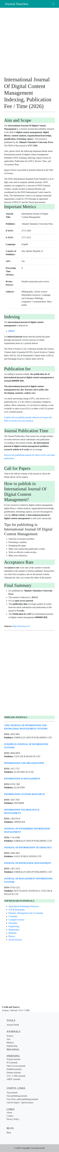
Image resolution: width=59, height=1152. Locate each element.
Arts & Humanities (17, 909)
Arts (8, 1039)
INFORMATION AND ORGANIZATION (24, 763)
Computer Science (16, 919)
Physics (12, 936)
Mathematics (14, 929)
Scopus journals (13, 1059)
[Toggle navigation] (53, 4)
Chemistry (13, 916)
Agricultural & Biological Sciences (24, 906)
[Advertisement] (29, 43)
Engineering (14, 926)
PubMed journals (14, 1069)
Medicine (13, 933)
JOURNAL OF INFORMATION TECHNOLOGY (28, 847)
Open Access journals (16, 1066)
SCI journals (12, 1062)
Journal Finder (13, 1025)
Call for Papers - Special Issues (20, 1102)
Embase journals (14, 1072)
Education (13, 923)
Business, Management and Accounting (26, 913)
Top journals (12, 1092)
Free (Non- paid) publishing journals (22, 1099)
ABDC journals (13, 1079)
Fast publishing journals (17, 1096)
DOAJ (12, 331)
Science (10, 1036)
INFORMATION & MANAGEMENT (22, 778)
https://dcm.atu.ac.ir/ (21, 626)
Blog (9, 1132)
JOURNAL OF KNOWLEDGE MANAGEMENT (27, 863)
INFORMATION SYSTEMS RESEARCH (24, 794)
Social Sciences (15, 939)
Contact (10, 1116)
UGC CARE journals (16, 1076)
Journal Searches (16, 4)
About (9, 1112)
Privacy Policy (13, 1119)
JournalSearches (38, 1148)
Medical (10, 1042)
